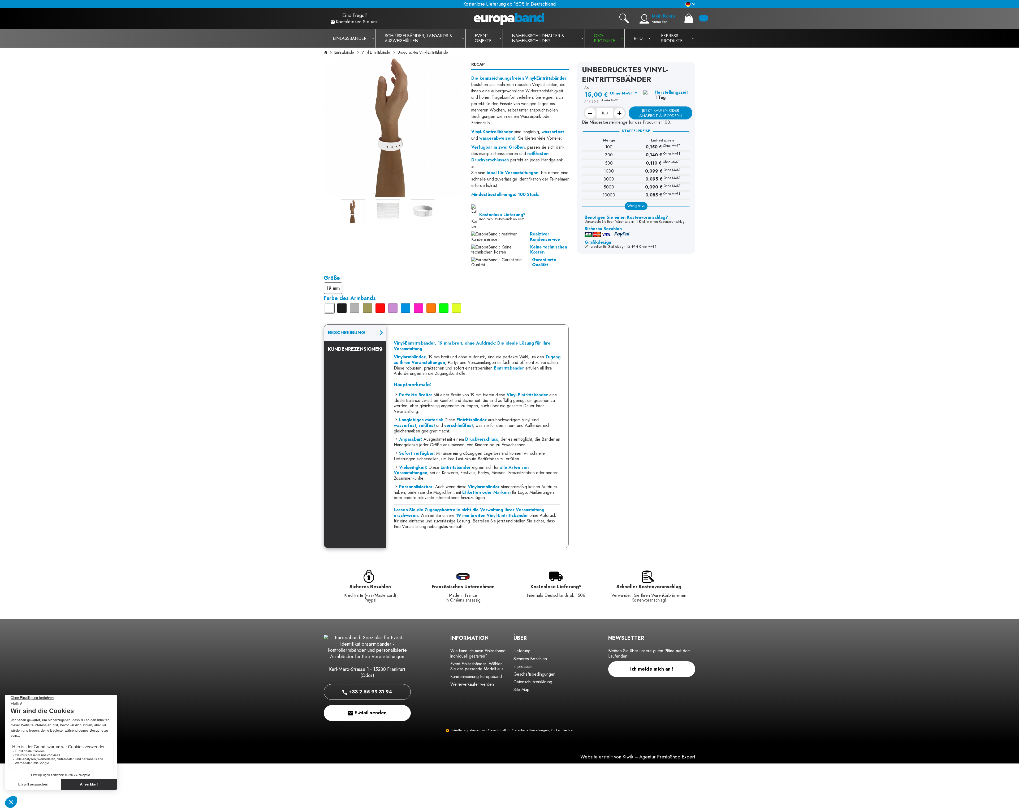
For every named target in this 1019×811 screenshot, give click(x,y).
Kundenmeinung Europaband (476, 676)
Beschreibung (346, 332)
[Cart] (688, 18)
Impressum (522, 666)
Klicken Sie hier (562, 730)
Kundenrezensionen (355, 349)
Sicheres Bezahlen (530, 659)
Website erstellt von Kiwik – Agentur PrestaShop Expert (637, 756)
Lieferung (521, 651)
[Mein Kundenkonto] (644, 19)
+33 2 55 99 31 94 (369, 691)
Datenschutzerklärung (532, 682)
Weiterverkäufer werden (472, 684)
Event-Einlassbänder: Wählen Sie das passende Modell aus (476, 666)
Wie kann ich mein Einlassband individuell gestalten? (478, 653)
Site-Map (521, 689)
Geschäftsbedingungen (534, 674)
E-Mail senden (370, 712)
